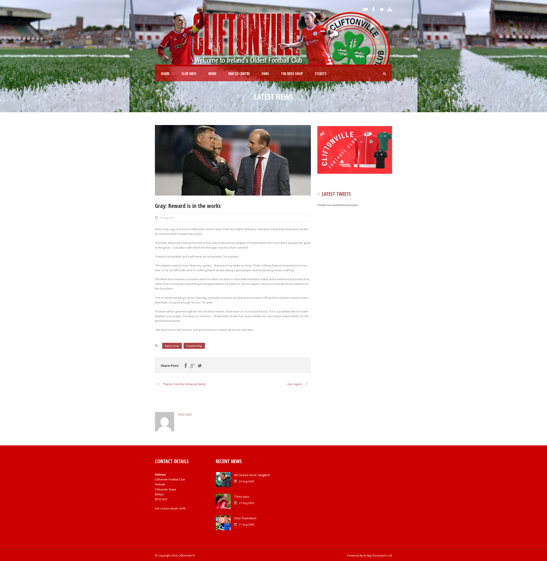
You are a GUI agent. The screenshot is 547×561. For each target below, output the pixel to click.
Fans (265, 73)
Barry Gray (172, 346)
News (212, 73)
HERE (182, 508)
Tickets (320, 73)
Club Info (188, 73)
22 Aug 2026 (246, 481)
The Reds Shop (292, 73)
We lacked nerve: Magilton (252, 475)
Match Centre (239, 73)
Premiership (194, 346)
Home (165, 73)
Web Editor (185, 414)
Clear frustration (245, 518)
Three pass (241, 497)
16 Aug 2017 (167, 218)
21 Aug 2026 (246, 503)
